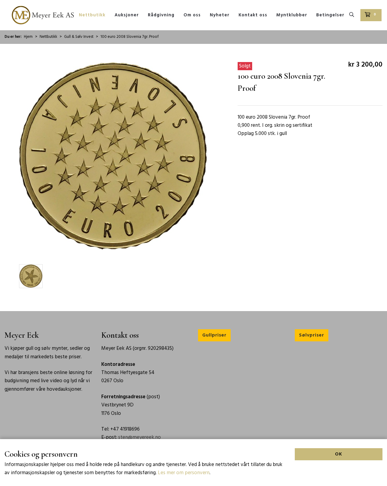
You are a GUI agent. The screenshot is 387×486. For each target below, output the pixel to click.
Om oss (192, 15)
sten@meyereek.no (139, 437)
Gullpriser (214, 335)
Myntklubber (291, 15)
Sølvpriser (311, 335)
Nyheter (219, 15)
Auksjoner (127, 15)
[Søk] (352, 15)
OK (338, 454)
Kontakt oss (253, 15)
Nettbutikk (92, 15)
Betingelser (330, 15)
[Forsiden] (43, 15)
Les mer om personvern (184, 473)
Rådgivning (161, 15)
